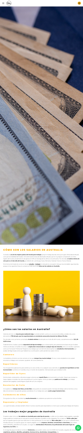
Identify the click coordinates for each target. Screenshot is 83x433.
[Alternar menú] (3, 3)
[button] (41, 128)
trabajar (37, 264)
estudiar (31, 264)
